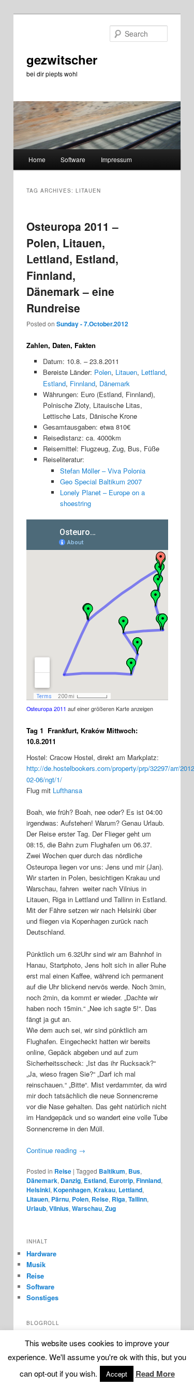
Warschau (87, 1208)
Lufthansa (67, 790)
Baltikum (112, 1171)
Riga (118, 1199)
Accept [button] (116, 1374)
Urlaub (36, 1208)
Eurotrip (121, 1180)
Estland (54, 383)
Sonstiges (42, 1297)
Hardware (41, 1253)
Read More (155, 1373)
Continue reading (55, 1150)
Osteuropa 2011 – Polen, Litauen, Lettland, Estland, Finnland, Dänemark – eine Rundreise (72, 267)
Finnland (82, 383)
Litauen (126, 372)
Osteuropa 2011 (46, 709)
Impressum (116, 159)
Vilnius (59, 1208)
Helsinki (38, 1189)
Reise (62, 1171)
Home (37, 159)
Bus (134, 1171)
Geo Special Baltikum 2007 (101, 481)
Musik (36, 1264)
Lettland (153, 372)
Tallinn (137, 1199)
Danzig (71, 1180)
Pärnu (60, 1199)
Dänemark (114, 383)
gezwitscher (61, 59)
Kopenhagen (72, 1189)
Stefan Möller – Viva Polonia (102, 471)
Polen (102, 372)
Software (73, 159)
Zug (110, 1208)
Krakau (104, 1189)
